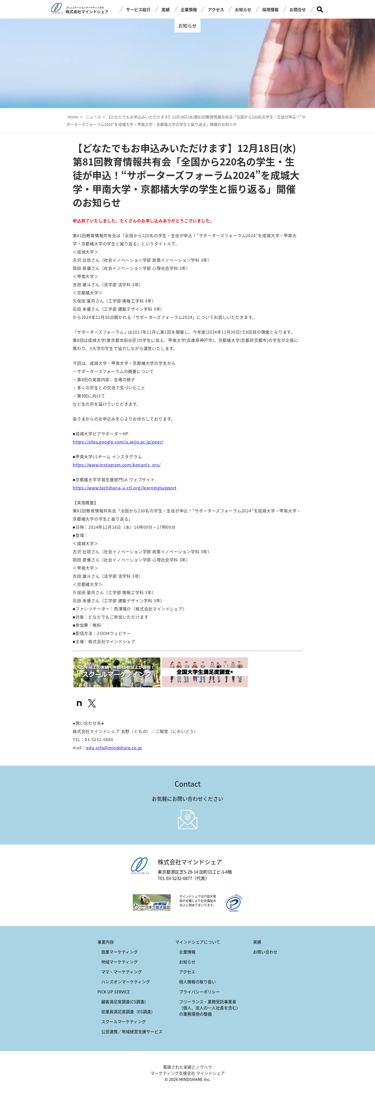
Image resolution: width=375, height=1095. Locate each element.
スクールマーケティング (123, 1021)
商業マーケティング (119, 952)
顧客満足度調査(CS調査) (123, 1001)
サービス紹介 (138, 9)
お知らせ (243, 9)
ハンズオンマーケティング (125, 982)
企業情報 (189, 9)
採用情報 (270, 9)
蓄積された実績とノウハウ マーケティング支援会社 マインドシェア (188, 1070)
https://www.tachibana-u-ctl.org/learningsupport (125, 488)
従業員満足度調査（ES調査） (128, 1011)
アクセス (216, 9)
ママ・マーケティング (121, 972)
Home (73, 116)
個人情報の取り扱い (197, 982)
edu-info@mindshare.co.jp (114, 747)
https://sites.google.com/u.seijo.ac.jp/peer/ (118, 442)
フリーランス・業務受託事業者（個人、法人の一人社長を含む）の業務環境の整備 (209, 1007)
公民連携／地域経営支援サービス (131, 1031)
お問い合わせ (265, 952)
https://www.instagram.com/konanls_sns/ (116, 465)
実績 (165, 9)
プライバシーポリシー (199, 992)
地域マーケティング (119, 962)
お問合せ (298, 9)
